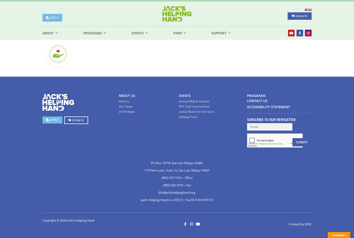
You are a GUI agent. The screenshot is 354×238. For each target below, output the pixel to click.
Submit (302, 142)
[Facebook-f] (299, 33)
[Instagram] (308, 33)
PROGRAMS (256, 95)
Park (177, 33)
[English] (306, 9)
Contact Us (257, 101)
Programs (92, 33)
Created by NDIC (300, 224)
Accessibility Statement (268, 107)
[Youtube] (291, 33)
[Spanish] (310, 9)
